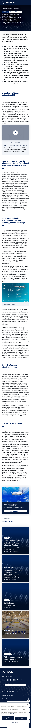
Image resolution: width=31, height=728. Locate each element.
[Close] (27, 704)
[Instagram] (14, 680)
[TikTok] (21, 680)
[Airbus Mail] (17, 27)
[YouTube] (17, 680)
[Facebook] (10, 680)
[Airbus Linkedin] (13, 27)
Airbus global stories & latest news (11, 8)
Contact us (15, 685)
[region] (14, 714)
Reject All (21, 718)
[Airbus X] (6, 27)
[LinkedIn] (3, 680)
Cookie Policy (13, 713)
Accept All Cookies (8, 718)
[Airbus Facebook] (10, 27)
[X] (7, 680)
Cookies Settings (14, 722)
